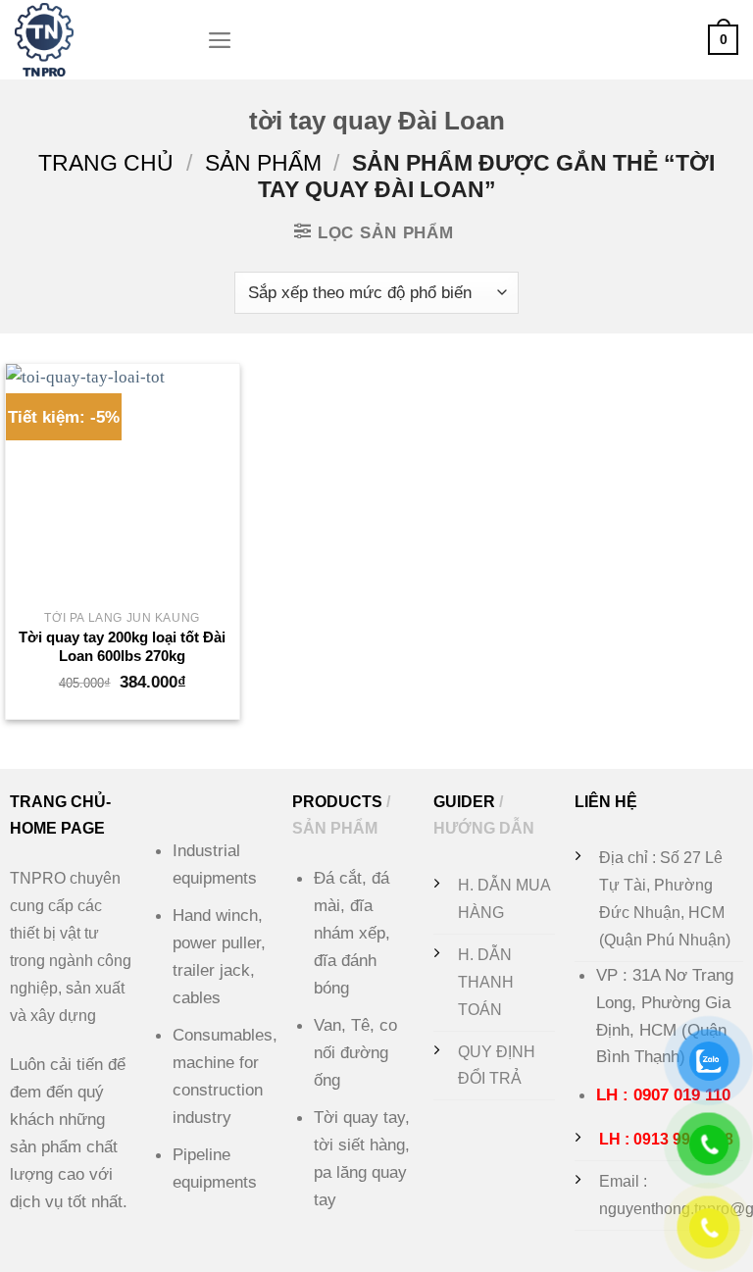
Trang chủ (106, 163)
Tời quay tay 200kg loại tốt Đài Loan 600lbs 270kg (122, 647)
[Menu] (220, 40)
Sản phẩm (263, 163)
